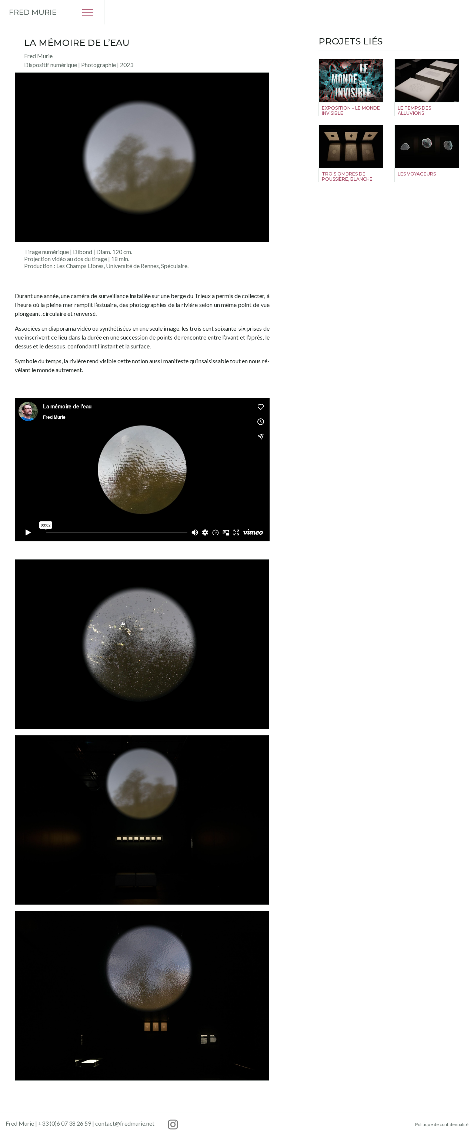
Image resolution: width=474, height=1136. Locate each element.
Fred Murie (33, 12)
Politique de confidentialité (441, 1124)
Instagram (172, 1124)
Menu (87, 12)
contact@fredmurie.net (124, 1123)
